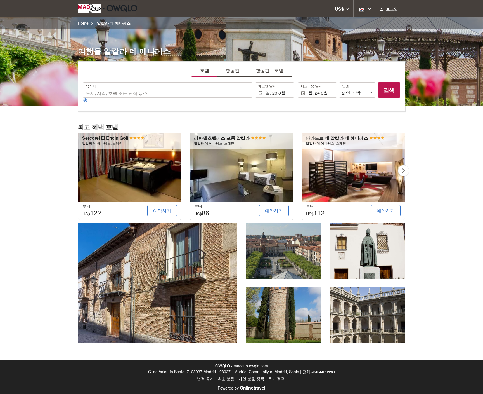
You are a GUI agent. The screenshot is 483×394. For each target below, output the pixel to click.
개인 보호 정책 (251, 378)
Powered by (241, 388)
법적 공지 (205, 378)
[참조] (85, 101)
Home (83, 23)
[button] (342, 8)
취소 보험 (226, 378)
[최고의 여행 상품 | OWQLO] (107, 8)
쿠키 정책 (276, 378)
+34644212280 (323, 371)
